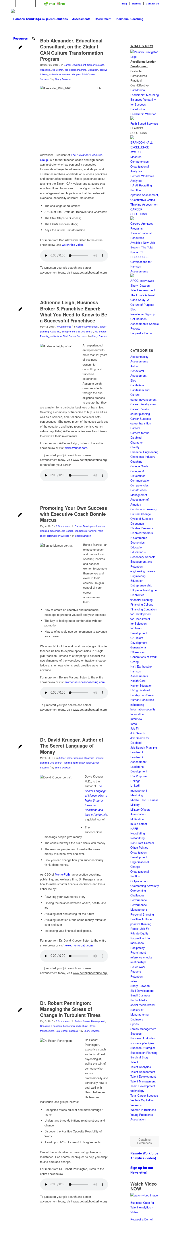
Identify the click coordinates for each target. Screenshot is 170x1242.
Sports (134, 1024)
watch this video (72, 244)
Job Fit (134, 728)
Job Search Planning (75, 69)
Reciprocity (137, 948)
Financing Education (143, 609)
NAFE (134, 828)
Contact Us (152, 3)
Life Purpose (138, 776)
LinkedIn (135, 785)
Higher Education (141, 685)
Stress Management (143, 1029)
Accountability (139, 356)
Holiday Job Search (142, 695)
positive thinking (140, 924)
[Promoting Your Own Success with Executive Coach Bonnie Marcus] (20, 515)
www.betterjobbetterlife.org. (90, 973)
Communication (140, 480)
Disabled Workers (141, 533)
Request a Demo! (141, 1219)
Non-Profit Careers (142, 843)
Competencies (139, 485)
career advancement (143, 399)
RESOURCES (139, 257)
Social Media (138, 1000)
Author (61, 758)
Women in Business (143, 1110)
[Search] (33, 38)
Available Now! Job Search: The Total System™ (142, 247)
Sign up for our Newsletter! (141, 1169)
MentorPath (62, 874)
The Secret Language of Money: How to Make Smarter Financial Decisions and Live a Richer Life (96, 800)
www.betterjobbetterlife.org (90, 272)
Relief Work (137, 967)
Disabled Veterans (142, 528)
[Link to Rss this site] (39, 3)
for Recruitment (140, 619)
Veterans (136, 1105)
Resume (135, 971)
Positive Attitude (141, 919)
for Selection (138, 623)
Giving (134, 662)
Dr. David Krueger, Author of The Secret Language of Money (71, 745)
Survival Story (139, 1057)
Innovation (137, 714)
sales (133, 981)
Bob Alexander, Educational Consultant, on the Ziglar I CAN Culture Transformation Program (71, 49)
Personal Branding (142, 914)
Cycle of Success (141, 518)
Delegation (137, 523)
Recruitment (138, 952)
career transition (140, 423)
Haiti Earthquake (141, 666)
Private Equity (139, 933)
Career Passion (140, 409)
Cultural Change (140, 514)
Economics (137, 542)
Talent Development (143, 1076)
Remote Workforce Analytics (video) (144, 1155)
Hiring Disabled (140, 690)
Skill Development (142, 990)
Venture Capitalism (142, 1100)
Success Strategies (143, 1048)
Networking (137, 838)
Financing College (141, 604)
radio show (55, 74)
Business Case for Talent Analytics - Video (142, 1207)
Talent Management (143, 1081)
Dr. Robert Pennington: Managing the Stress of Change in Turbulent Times (70, 1009)
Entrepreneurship (71, 331)
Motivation (93, 69)
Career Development (75, 64)
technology (137, 1090)
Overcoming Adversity (144, 886)
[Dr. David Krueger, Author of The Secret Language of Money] (20, 747)
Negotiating (137, 833)
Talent (134, 1062)
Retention (136, 976)
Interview (136, 719)
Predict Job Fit (139, 928)
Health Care (137, 680)
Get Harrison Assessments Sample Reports (144, 323)
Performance (138, 900)
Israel (133, 724)
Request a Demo (141, 333)
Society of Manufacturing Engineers (139, 1014)
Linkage (135, 781)
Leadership (69, 1026)
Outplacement (139, 881)
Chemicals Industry (142, 456)
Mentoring (136, 795)
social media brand (142, 1005)
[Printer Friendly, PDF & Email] (54, 5)
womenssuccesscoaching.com (85, 682)
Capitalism (137, 385)
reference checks (141, 957)
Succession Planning (143, 1052)
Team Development (142, 1086)
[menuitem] (124, 3)
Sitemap (136, 3)
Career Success (95, 64)
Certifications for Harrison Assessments (140, 266)
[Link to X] (25, 3)
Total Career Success (74, 336)
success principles (71, 74)
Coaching (45, 69)
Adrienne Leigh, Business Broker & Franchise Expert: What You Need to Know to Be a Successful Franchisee (73, 311)
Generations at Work (143, 657)
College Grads (139, 466)
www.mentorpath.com (79, 945)
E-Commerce (138, 538)
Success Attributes (142, 1038)
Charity (134, 447)
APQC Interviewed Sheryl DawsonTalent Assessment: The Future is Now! (143, 287)
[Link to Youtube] (32, 3)
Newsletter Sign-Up (142, 314)
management (138, 790)
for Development (140, 614)
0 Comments (64, 326)
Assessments (139, 361)
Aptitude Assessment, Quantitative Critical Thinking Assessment (144, 199)
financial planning (141, 600)
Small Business (140, 995)
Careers (135, 428)
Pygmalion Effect (141, 938)
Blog (124, 3)
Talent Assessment (142, 1072)
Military (135, 804)
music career (138, 824)
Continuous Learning (143, 509)
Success (136, 1033)
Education (56, 1026)
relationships (138, 962)
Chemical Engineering (144, 452)
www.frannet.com (76, 448)
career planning (75, 758)
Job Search (57, 69)
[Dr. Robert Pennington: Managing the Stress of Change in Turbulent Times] (20, 1010)
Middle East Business (144, 800)
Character (136, 442)
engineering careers (142, 571)
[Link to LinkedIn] (12, 3)
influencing (137, 704)
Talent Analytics (140, 1067)
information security (143, 709)
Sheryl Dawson (63, 79)
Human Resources (142, 700)
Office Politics (139, 847)
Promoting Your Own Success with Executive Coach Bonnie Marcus (73, 513)
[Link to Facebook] (19, 3)
